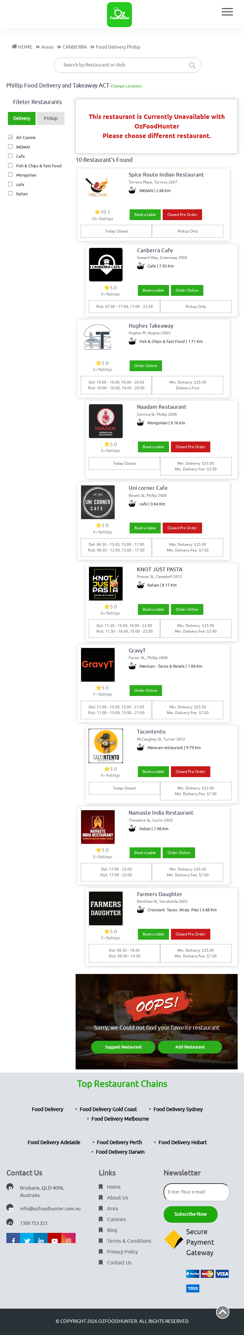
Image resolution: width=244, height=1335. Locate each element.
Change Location (126, 86)
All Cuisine (25, 137)
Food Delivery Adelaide (54, 1142)
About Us (117, 1198)
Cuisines (116, 1219)
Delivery (21, 118)
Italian (21, 194)
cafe (20, 184)
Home (113, 1187)
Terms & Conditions (128, 1241)
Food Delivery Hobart (183, 1142)
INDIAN (22, 147)
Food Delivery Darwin (120, 1152)
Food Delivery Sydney (178, 1109)
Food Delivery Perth (119, 1142)
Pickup (51, 118)
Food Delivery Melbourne (120, 1119)
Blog (111, 1230)
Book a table (145, 214)
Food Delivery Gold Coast (108, 1109)
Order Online (187, 290)
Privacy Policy (122, 1252)
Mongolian (26, 175)
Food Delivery (47, 1109)
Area (112, 1209)
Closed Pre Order (182, 214)
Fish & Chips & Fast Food (38, 166)
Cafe (20, 156)
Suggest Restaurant (123, 1047)
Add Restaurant (190, 1047)
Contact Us (119, 1263)
